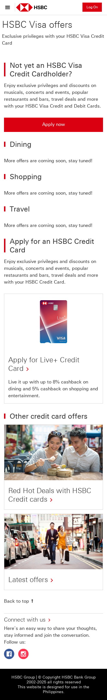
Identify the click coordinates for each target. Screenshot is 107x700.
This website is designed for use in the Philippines (53, 689)
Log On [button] (92, 7)
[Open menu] (9, 7)
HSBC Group (23, 677)
